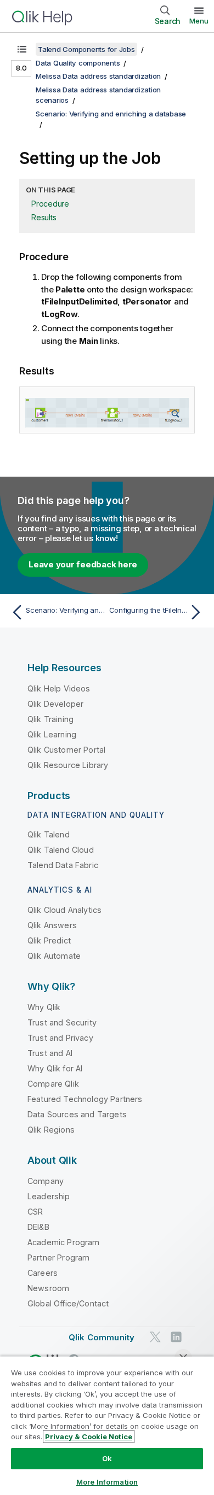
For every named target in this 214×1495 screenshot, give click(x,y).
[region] (107, 1425)
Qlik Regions (51, 1129)
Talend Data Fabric (62, 865)
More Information (107, 1482)
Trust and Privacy (60, 1037)
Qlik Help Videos (59, 688)
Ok (107, 1458)
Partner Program (58, 1257)
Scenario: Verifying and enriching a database (111, 113)
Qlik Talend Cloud (60, 849)
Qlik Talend (48, 834)
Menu (199, 20)
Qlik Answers (52, 925)
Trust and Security (62, 1022)
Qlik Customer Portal (66, 749)
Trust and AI (49, 1053)
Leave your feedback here (83, 564)
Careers (42, 1272)
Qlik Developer (55, 703)
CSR (35, 1211)
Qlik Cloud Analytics (64, 909)
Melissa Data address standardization (98, 76)
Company (45, 1181)
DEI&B (38, 1227)
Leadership (48, 1196)
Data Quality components (78, 62)
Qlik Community (101, 1337)
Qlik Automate (54, 955)
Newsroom (48, 1288)
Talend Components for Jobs (86, 49)
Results (43, 217)
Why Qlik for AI (54, 1068)
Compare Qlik (53, 1083)
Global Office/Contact (68, 1303)
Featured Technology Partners (84, 1099)
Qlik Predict (49, 940)
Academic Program (63, 1242)
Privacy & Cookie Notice (88, 1436)
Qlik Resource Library (67, 765)
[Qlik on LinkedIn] (176, 1336)
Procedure (50, 203)
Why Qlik (43, 1007)
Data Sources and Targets (77, 1114)
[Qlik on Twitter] (155, 1336)
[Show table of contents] (22, 49)
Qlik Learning (51, 734)
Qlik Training (50, 719)
